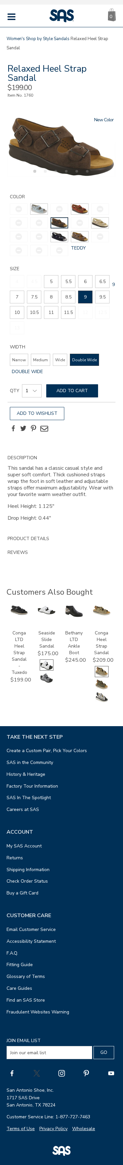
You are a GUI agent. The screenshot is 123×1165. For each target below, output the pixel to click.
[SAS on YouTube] (111, 1073)
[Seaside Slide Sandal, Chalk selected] (46, 669)
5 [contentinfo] (51, 281)
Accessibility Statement (31, 941)
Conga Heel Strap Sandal (101, 643)
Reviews (18, 552)
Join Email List (24, 1040)
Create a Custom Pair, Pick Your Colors (47, 751)
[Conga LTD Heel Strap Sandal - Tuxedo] (19, 613)
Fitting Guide (20, 965)
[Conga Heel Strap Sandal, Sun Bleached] (102, 701)
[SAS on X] (36, 1073)
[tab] (61, 491)
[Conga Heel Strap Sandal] (102, 614)
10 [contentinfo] (17, 312)
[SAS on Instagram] (61, 1073)
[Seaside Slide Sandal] (46, 613)
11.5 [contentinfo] (68, 312)
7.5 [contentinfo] (34, 297)
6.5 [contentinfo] (102, 281)
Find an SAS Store (26, 1000)
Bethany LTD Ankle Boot (74, 643)
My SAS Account (24, 846)
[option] (61, 147)
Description (22, 458)
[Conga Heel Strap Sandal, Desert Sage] (102, 688)
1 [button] (34, 174)
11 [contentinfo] (51, 312)
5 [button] (76, 174)
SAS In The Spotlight (29, 798)
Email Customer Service (31, 929)
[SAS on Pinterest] (86, 1073)
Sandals (62, 39)
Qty (14, 391)
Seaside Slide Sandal (46, 639)
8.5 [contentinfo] (68, 297)
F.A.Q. (12, 953)
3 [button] (55, 174)
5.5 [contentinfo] (68, 281)
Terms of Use (21, 1129)
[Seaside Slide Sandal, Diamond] (46, 682)
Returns (15, 858)
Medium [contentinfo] (40, 360)
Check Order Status (27, 881)
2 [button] (44, 174)
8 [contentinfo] (51, 297)
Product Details (28, 538)
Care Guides (19, 988)
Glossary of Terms (26, 976)
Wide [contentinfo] (60, 360)
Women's (16, 39)
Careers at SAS (23, 809)
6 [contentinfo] (85, 281)
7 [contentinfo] (17, 297)
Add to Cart (72, 391)
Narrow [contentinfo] (19, 360)
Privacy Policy (53, 1129)
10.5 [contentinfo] (34, 312)
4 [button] (65, 174)
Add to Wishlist (37, 413)
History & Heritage (26, 774)
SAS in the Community (30, 762)
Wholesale (83, 1129)
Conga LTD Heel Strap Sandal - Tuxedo (19, 653)
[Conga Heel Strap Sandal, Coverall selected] (102, 676)
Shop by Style (39, 39)
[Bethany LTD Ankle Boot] (74, 615)
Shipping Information (28, 870)
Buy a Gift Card (22, 893)
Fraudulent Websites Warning (38, 1012)
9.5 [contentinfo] (102, 297)
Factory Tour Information (32, 786)
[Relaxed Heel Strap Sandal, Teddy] (61, 147)
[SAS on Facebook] (12, 1073)
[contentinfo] (39, 209)
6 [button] (86, 174)
